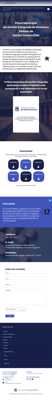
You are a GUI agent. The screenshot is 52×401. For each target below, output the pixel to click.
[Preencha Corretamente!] (26, 275)
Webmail (6, 363)
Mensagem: (25, 297)
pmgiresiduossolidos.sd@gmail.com (20, 245)
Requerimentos (8, 351)
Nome (25, 274)
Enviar (9, 316)
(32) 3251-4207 (11, 237)
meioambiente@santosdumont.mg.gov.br (22, 247)
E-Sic (5, 355)
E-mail (25, 280)
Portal (6, 359)
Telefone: (25, 286)
